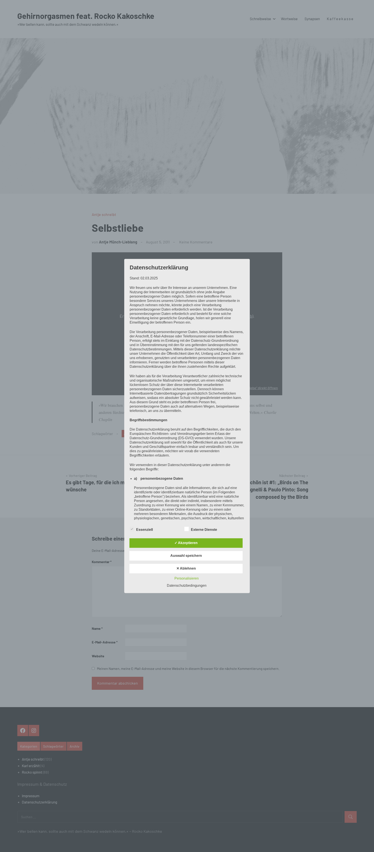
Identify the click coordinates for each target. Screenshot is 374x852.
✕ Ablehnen (186, 568)
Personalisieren (186, 578)
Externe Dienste (204, 530)
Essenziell (144, 530)
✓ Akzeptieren (186, 543)
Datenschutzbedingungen (186, 586)
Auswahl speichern (186, 556)
